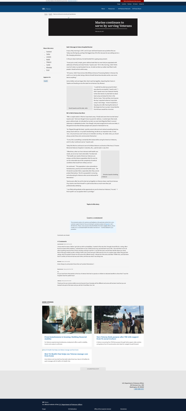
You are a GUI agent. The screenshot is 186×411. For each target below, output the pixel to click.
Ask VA (107, 224)
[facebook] (134, 380)
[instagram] (137, 380)
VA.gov (44, 409)
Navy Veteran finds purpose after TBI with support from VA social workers (118, 338)
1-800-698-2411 (139, 389)
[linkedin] (140, 380)
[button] (143, 9)
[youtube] (126, 380)
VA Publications (72, 409)
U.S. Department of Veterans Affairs (70, 404)
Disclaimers (123, 409)
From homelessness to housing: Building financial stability (66, 338)
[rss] (132, 380)
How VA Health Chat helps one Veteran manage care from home (66, 355)
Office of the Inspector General (102, 409)
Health (46, 81)
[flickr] (143, 380)
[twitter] (129, 380)
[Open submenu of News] (106, 9)
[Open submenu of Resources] (115, 9)
